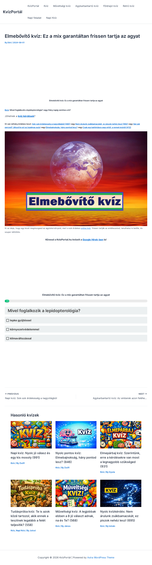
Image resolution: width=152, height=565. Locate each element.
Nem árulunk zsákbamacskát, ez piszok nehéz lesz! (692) (101, 124)
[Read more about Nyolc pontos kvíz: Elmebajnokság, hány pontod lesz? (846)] (76, 434)
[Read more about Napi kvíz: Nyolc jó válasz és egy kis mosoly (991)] (31, 434)
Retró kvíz (128, 5)
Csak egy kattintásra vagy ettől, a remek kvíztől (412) (107, 127)
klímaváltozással (20, 338)
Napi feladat (34, 17)
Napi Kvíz (51, 17)
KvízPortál (12, 11)
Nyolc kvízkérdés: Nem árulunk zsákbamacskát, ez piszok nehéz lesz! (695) (119, 516)
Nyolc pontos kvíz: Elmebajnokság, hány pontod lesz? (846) (76, 457)
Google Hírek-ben (93, 239)
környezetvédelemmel (24, 329)
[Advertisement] (76, 69)
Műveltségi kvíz (62, 5)
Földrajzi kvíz (110, 5)
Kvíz (46, 5)
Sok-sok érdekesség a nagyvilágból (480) (51, 124)
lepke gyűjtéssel (20, 320)
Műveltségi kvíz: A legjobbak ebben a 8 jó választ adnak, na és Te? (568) (76, 516)
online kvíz (86, 228)
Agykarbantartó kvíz (87, 5)
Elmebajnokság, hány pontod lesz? (61, 127)
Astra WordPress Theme (100, 557)
